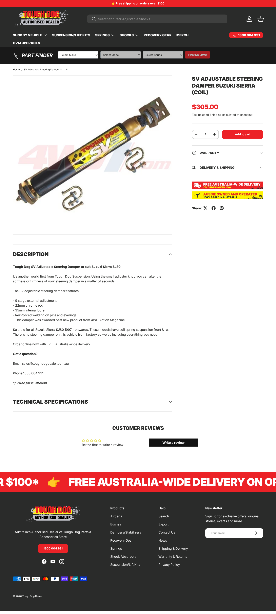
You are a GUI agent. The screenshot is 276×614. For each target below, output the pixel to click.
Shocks (127, 35)
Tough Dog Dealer (32, 596)
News (162, 540)
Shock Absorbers (123, 556)
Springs (102, 35)
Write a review (173, 443)
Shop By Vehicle (27, 35)
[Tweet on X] (205, 208)
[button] (260, 19)
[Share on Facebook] (214, 208)
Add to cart (242, 134)
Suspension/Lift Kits (71, 35)
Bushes (115, 524)
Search (163, 516)
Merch (182, 35)
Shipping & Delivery (173, 548)
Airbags (116, 516)
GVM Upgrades (26, 43)
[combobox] (157, 19)
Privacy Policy (169, 565)
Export (163, 524)
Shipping (215, 114)
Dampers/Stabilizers (125, 532)
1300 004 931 (53, 548)
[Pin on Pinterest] (222, 208)
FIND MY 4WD (197, 54)
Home (16, 69)
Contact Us (166, 532)
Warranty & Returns (172, 556)
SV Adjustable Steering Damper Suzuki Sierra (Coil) (48, 69)
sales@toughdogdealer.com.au (45, 363)
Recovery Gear (158, 35)
